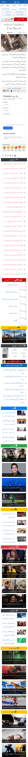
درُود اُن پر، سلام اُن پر (12, 306)
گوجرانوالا (14, 353)
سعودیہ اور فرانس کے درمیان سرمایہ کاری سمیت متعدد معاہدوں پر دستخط (8, 432)
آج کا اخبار (14, 5)
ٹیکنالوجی (12, 611)
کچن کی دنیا (15, 320)
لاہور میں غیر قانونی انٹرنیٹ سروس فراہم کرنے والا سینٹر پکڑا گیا (8, 618)
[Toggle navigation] (25, 2)
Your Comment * (6, 113)
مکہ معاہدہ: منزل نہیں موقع (11, 292)
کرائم (12, 712)
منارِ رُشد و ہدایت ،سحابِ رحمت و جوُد (9, 299)
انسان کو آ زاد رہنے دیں (12, 285)
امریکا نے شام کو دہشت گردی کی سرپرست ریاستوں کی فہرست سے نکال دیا (8, 441)
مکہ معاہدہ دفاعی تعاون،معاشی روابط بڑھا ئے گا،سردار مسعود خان (14, 384)
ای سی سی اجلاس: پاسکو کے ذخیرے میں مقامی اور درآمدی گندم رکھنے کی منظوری (8, 534)
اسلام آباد (23, 353)
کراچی (24, 356)
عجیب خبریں (12, 648)
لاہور (24, 350)
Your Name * (5, 102)
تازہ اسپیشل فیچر (13, 328)
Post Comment (8, 127)
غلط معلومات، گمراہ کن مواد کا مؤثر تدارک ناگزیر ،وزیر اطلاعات (13, 401)
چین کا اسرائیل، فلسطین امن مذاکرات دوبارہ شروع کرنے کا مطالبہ (8, 424)
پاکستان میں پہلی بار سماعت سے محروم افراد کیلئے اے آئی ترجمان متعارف (8, 626)
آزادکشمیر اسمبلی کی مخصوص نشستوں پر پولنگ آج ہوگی (13, 396)
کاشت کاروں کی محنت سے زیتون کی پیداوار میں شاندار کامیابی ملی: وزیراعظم (8, 525)
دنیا (13, 408)
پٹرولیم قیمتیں (8, 14)
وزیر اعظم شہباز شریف (20, 12)
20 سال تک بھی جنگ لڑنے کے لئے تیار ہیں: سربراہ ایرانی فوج (8, 416)
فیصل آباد (14, 350)
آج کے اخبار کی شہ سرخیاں (12, 365)
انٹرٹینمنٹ (12, 547)
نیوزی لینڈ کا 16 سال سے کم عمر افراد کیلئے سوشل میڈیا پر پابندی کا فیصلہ (8, 635)
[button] (3, 336)
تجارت (12, 509)
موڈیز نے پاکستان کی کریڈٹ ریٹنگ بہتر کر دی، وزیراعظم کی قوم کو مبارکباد (8, 542)
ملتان (15, 356)
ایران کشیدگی (8, 12)
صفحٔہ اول (25, 5)
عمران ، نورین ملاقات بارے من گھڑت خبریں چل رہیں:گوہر (14, 391)
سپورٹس (12, 446)
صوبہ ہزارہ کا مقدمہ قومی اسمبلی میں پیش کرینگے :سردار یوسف (14, 378)
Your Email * (5, 107)
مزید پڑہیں (13, 160)
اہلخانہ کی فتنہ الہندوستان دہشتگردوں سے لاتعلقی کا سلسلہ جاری (13, 371)
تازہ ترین (20, 5)
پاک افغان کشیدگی (20, 14)
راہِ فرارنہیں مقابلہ (13, 313)
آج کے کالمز (8, 5)
